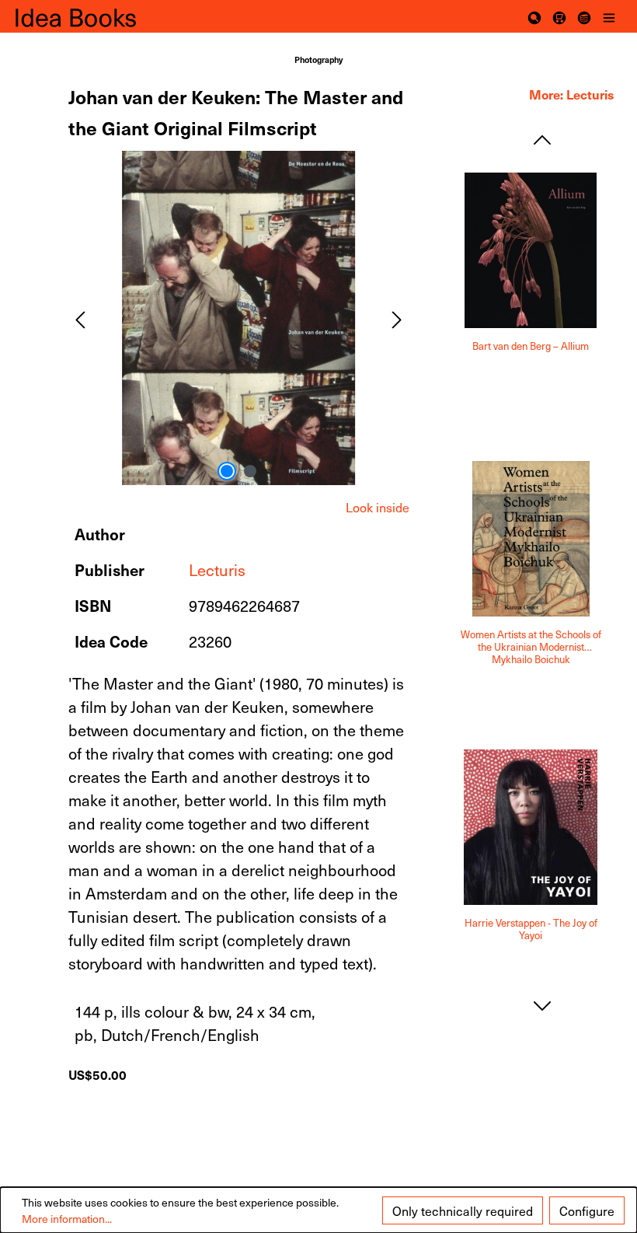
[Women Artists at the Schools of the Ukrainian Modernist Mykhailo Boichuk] (531, 538)
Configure (586, 1210)
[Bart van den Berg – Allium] (531, 250)
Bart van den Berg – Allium (530, 346)
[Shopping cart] (559, 16)
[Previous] (80, 317)
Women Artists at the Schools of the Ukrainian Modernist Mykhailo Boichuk (531, 646)
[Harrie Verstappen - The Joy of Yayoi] (531, 827)
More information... (67, 1218)
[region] (238, 318)
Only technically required (462, 1210)
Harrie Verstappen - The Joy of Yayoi (531, 929)
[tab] (377, 507)
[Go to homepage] (93, 16)
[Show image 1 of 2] (227, 471)
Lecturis (217, 570)
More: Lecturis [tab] (571, 94)
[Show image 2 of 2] (250, 471)
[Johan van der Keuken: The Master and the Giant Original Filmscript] (238, 318)
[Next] (397, 317)
